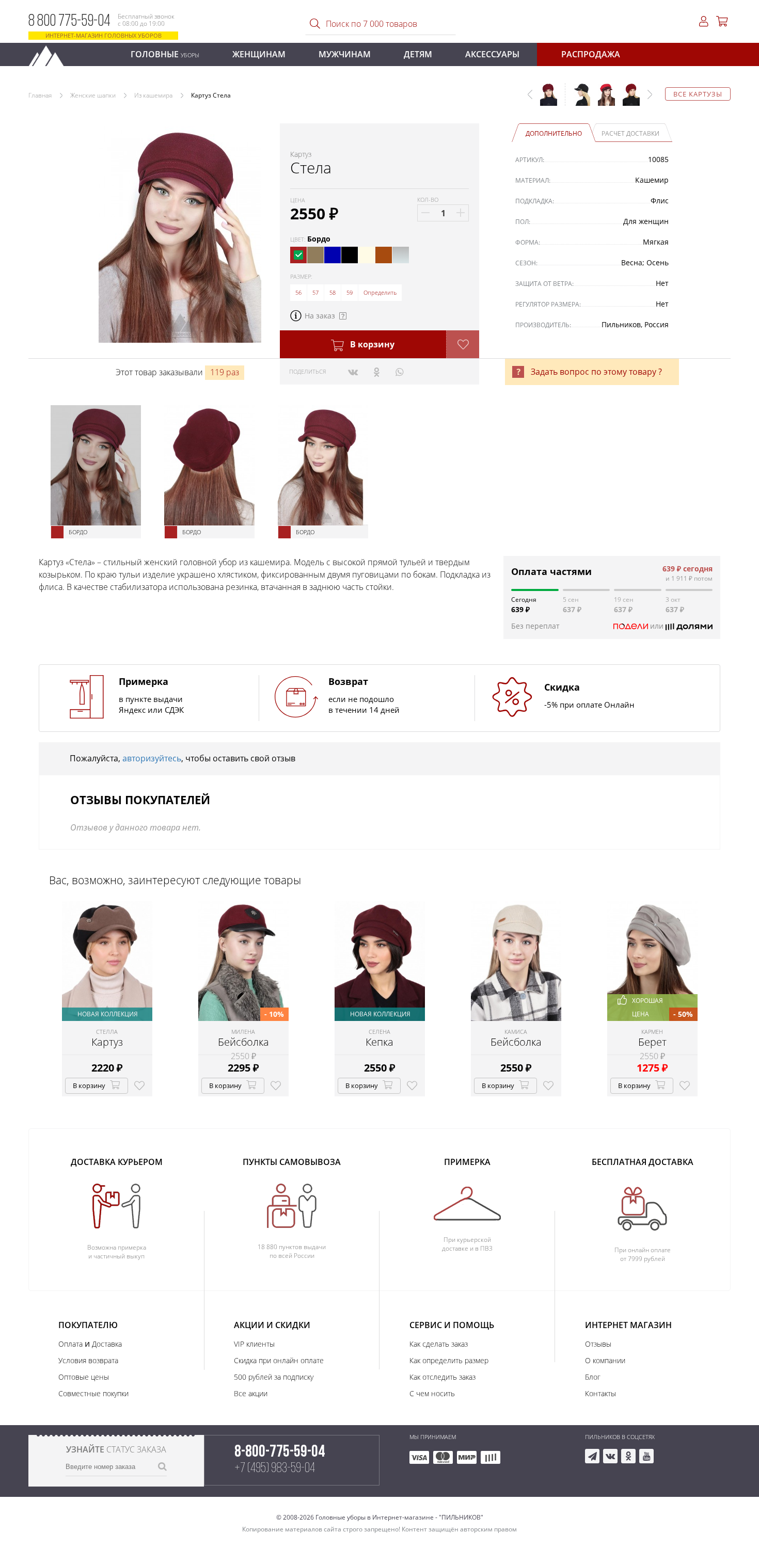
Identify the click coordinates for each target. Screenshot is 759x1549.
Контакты (600, 1393)
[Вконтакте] (353, 371)
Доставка (107, 1344)
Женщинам (259, 54)
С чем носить (432, 1393)
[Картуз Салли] (602, 99)
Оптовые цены (83, 1377)
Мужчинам (345, 54)
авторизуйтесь (151, 758)
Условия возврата (88, 1360)
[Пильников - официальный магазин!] (50, 53)
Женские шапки (93, 95)
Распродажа (590, 54)
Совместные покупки (93, 1393)
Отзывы (598, 1344)
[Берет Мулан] (627, 99)
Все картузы (697, 94)
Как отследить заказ (442, 1377)
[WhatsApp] (399, 371)
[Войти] (703, 21)
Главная (40, 95)
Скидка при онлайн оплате (279, 1360)
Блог (592, 1377)
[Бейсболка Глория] (577, 99)
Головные (165, 54)
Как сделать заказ (438, 1344)
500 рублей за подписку (273, 1377)
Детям (418, 54)
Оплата (70, 1344)
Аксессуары (492, 54)
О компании (605, 1360)
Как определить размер (448, 1360)
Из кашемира (153, 95)
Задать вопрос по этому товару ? (596, 371)
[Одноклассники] (376, 371)
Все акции (250, 1393)
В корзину (371, 344)
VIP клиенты (254, 1344)
